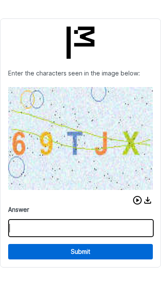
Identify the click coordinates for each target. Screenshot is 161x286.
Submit (80, 251)
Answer (18, 209)
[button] (137, 200)
